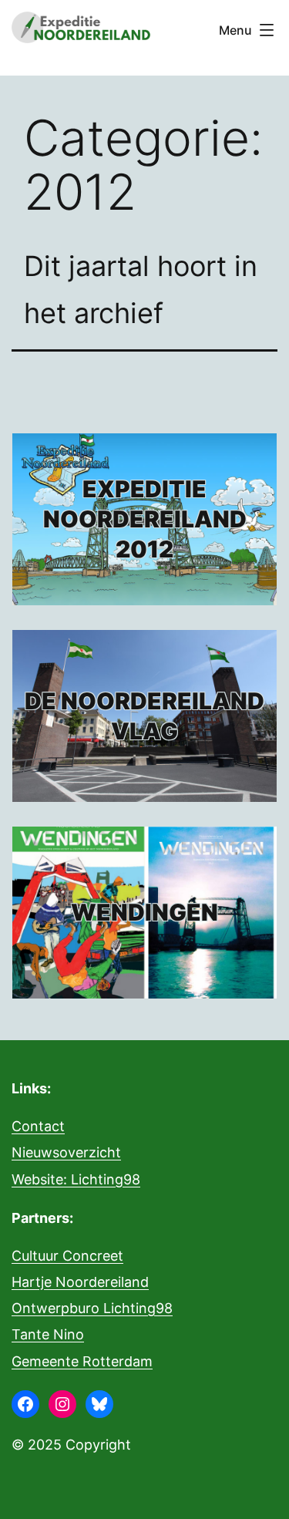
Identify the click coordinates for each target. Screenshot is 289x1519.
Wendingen (144, 912)
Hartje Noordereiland (80, 1282)
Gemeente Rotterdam (82, 1361)
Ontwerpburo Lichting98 (92, 1308)
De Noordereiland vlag (144, 716)
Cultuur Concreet (67, 1256)
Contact (38, 1126)
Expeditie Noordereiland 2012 (145, 519)
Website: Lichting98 (76, 1179)
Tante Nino (48, 1334)
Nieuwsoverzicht (66, 1152)
